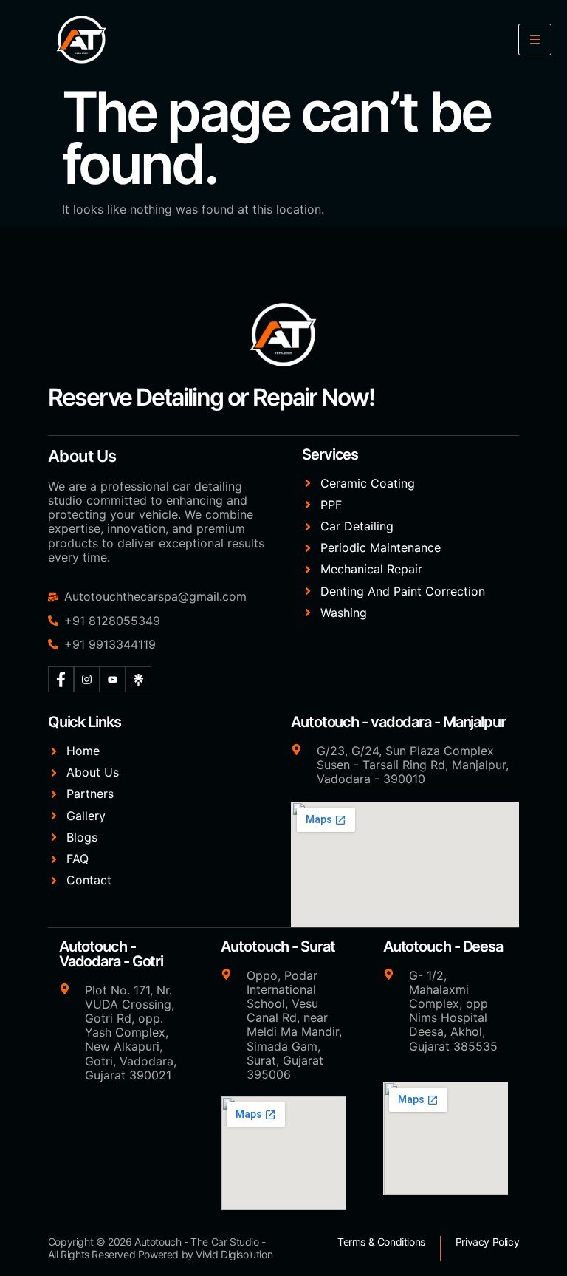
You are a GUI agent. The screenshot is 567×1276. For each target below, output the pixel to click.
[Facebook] (61, 679)
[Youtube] (113, 679)
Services (330, 454)
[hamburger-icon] (534, 39)
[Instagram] (87, 679)
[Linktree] (138, 679)
